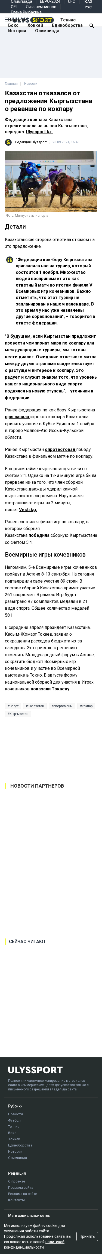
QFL (14, 6)
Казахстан (36, 706)
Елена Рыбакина (26, 12)
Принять (87, 1236)
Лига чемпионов (41, 6)
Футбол (43, 19)
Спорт (14, 706)
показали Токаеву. (50, 688)
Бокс (13, 25)
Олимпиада (47, 30)
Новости (17, 19)
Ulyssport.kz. (39, 131)
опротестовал (60, 449)
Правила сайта (20, 1187)
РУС (88, 7)
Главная (11, 84)
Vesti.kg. (28, 509)
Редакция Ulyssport (31, 142)
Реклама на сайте (22, 1194)
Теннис (68, 19)
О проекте (16, 1181)
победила (40, 535)
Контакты (16, 1200)
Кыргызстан (19, 714)
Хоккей (35, 25)
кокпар (87, 706)
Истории (17, 30)
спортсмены (63, 706)
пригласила (17, 416)
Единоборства (67, 25)
